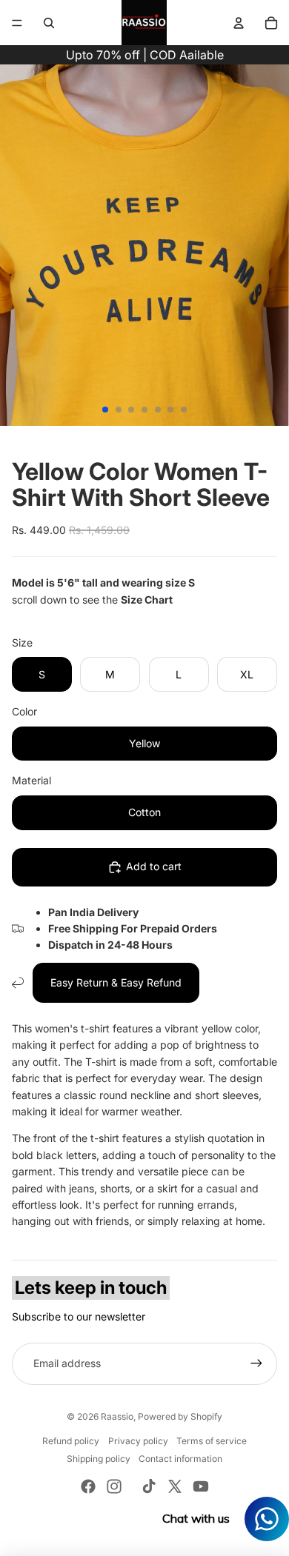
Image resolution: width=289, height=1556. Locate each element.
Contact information (180, 1458)
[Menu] (17, 23)
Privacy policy (138, 1440)
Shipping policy (98, 1458)
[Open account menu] (238, 23)
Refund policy (70, 1440)
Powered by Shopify (180, 1416)
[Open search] (49, 23)
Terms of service (211, 1440)
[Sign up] (256, 1363)
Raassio (117, 1416)
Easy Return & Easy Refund (116, 982)
